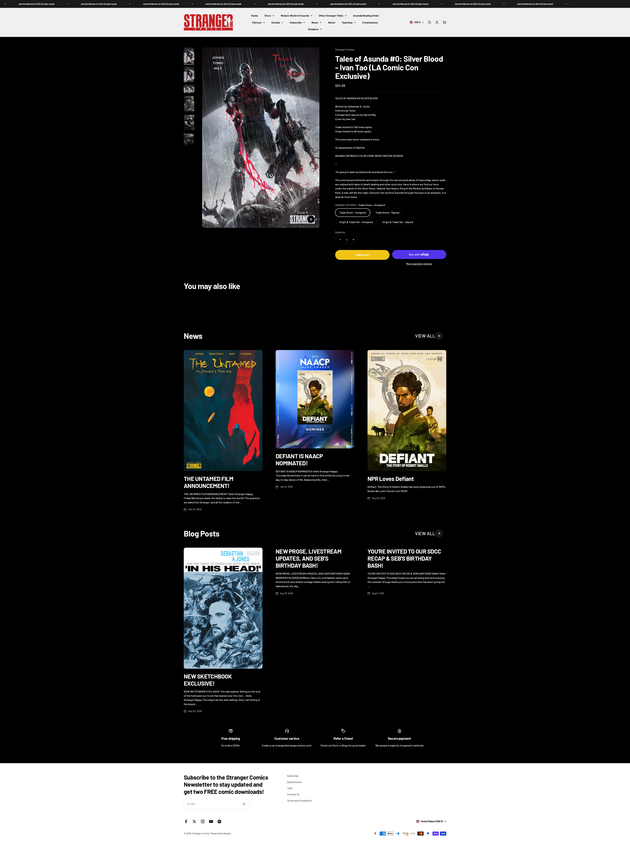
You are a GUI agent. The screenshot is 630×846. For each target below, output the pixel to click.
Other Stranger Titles (331, 15)
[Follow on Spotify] (219, 821)
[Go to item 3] (189, 89)
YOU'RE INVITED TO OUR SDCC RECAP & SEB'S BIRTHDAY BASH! (404, 558)
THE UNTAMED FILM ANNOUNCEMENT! (208, 482)
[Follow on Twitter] (194, 821)
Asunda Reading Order (366, 15)
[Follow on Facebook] (186, 821)
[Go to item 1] (189, 56)
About (331, 22)
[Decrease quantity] (340, 240)
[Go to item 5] (189, 123)
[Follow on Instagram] (202, 821)
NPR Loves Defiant (391, 478)
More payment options (419, 263)
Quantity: (340, 232)
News (315, 22)
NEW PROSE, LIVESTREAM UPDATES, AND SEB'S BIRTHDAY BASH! (308, 558)
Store (267, 15)
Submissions (294, 782)
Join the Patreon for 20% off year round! (31, 4)
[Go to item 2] (189, 74)
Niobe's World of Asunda (295, 15)
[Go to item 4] (189, 104)
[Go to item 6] (189, 141)
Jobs (290, 788)
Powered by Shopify (221, 833)
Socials (275, 22)
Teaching (347, 22)
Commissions (370, 22)
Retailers (313, 29)
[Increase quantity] (353, 240)
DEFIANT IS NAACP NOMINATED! (299, 459)
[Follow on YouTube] (211, 821)
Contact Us (293, 794)
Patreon (257, 22)
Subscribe (296, 22)
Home (254, 15)
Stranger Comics (344, 49)
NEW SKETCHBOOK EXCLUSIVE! (208, 680)
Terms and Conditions (299, 800)
